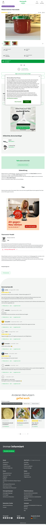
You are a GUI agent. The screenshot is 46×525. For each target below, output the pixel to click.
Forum (4, 471)
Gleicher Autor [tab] (27, 403)
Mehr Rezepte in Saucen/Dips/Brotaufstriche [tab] (12, 403)
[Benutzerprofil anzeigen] (18, 69)
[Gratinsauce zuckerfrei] (23, 413)
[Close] (39, 76)
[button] (3, 2)
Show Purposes (18, 101)
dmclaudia (7, 343)
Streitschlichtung (27, 500)
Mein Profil (32, 460)
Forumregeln (5, 495)
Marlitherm (6, 426)
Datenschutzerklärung (7, 505)
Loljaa (6, 331)
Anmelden (26, 462)
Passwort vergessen (28, 466)
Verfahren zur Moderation (8, 496)
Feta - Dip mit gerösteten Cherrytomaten (36, 423)
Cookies (4, 507)
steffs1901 (25, 68)
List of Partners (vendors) (12, 98)
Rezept (4, 460)
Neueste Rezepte (6, 466)
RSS (25, 510)
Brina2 (6, 353)
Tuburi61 (21, 424)
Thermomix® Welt (7, 475)
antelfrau (36, 426)
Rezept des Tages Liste (7, 468)
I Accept (27, 101)
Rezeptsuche (6, 462)
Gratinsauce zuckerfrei (23, 423)
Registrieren (26, 464)
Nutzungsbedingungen (8, 493)
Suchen (25, 471)
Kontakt (25, 508)
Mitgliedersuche (27, 477)
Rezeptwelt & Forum (7, 473)
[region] (23, 90)
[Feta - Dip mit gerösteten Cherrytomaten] (38, 413)
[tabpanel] (23, 421)
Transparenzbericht (28, 495)
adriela (6, 289)
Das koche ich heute (7, 486)
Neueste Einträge (27, 468)
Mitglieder (5, 477)
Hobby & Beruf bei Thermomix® (9, 487)
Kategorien (5, 464)
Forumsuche (26, 475)
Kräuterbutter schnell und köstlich (7, 423)
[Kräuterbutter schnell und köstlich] (8, 413)
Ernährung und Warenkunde (9, 484)
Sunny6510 (3, 312)
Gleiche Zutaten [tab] (35, 403)
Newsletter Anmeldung (9, 451)
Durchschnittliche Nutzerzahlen (31, 493)
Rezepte (4, 478)
